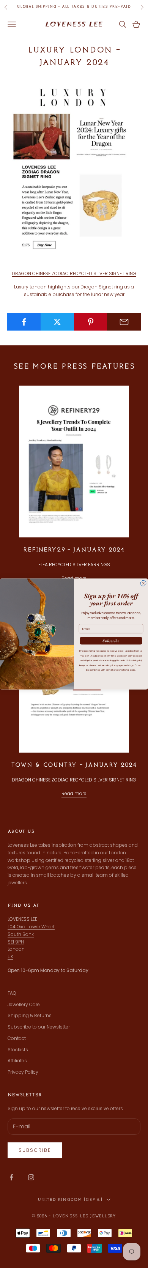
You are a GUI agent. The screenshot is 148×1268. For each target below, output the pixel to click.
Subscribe (111, 640)
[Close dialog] (143, 583)
